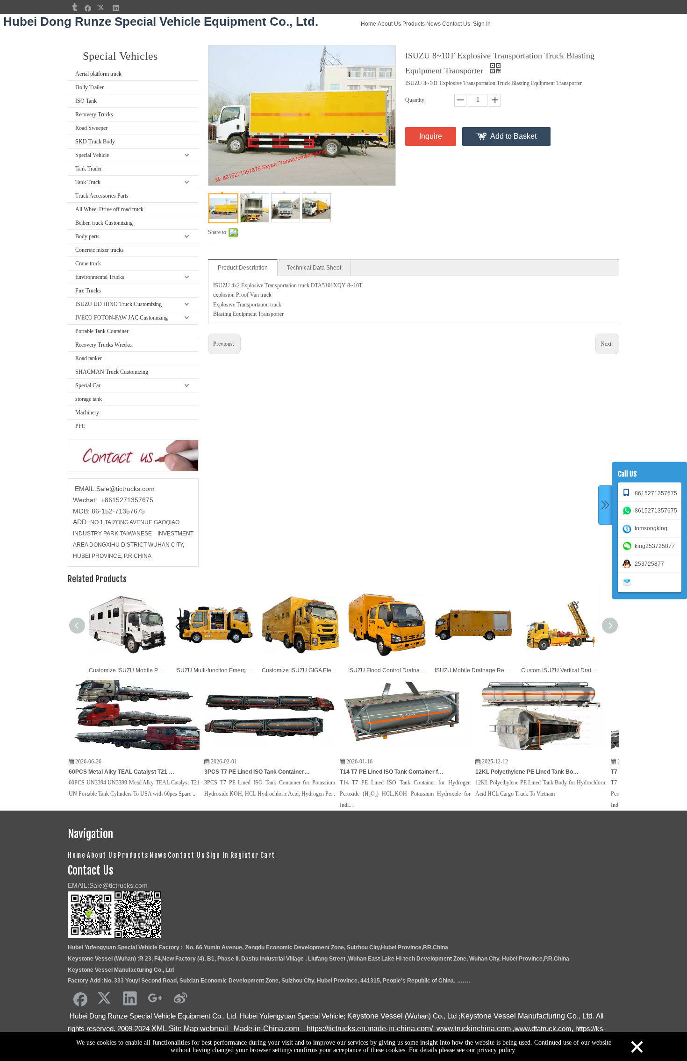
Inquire (430, 136)
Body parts (87, 236)
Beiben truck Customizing (104, 223)
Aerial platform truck (98, 74)
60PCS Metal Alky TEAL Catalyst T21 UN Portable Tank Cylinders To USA (92, 772)
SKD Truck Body (95, 141)
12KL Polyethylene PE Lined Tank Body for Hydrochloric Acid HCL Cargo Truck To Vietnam (498, 772)
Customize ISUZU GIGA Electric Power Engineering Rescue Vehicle (300, 670)
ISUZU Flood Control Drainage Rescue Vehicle (386, 670)
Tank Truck (87, 182)
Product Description (243, 267)
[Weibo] (180, 998)
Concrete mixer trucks (99, 250)
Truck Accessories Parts (102, 195)
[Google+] (155, 998)
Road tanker (88, 358)
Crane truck (88, 263)
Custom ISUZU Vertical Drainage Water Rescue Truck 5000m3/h (559, 670)
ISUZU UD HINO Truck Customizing (118, 304)
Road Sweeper (91, 128)
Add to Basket (513, 136)
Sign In (482, 24)
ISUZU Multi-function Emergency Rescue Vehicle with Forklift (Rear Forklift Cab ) (213, 670)
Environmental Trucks (99, 277)
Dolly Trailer (89, 87)
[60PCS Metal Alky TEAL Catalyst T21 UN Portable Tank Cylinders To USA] (104, 750)
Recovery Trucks (94, 114)
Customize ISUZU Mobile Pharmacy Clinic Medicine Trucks (127, 670)
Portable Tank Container (102, 331)
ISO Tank (86, 101)
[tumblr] (74, 8)
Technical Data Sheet (314, 267)
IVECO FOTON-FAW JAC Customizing (121, 317)
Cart (267, 855)
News (433, 24)
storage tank (88, 399)
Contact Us (456, 24)
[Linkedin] (116, 8)
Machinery (87, 412)
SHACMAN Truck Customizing (111, 372)
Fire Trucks (88, 290)
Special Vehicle (92, 155)
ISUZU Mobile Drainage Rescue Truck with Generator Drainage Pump (473, 670)
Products (413, 24)
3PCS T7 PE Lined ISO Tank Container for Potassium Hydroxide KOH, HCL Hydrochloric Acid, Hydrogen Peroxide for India (227, 772)
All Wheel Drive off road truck (109, 209)
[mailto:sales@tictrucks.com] (629, 581)
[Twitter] (102, 8)
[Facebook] (88, 8)
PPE (80, 426)
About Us (389, 24)
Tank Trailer (88, 168)
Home (368, 24)
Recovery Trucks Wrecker (104, 345)
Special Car (87, 385)
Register (244, 855)
